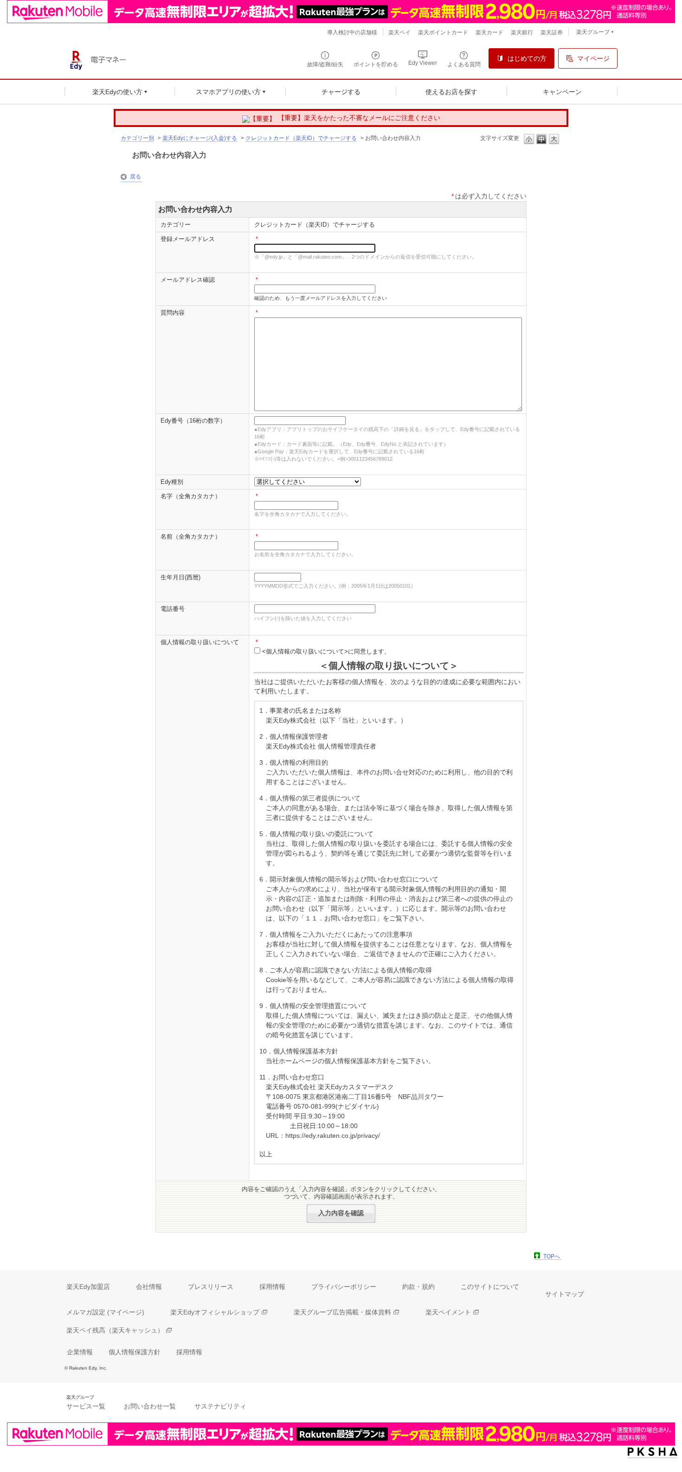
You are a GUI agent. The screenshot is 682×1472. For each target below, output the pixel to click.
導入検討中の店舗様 (352, 32)
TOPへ (551, 1256)
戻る (135, 176)
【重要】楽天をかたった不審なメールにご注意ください (359, 117)
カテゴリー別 (137, 138)
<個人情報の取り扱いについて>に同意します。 (326, 651)
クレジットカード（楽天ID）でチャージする (301, 138)
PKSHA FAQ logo (652, 1452)
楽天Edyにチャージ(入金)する (199, 138)
